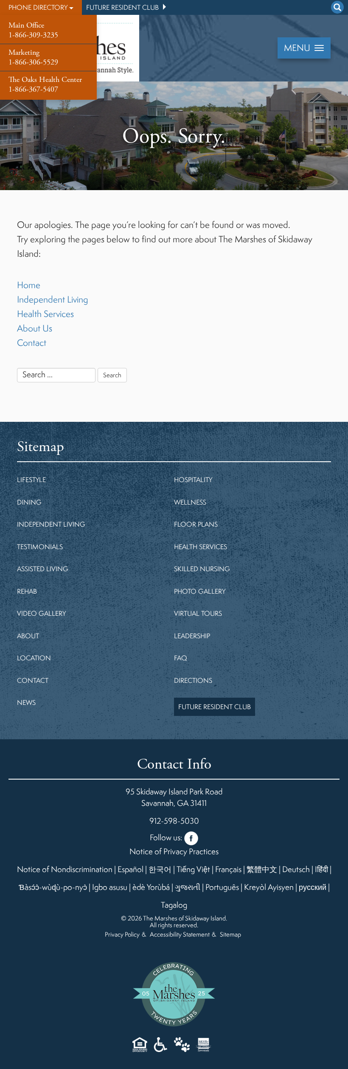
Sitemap (230, 934)
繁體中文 (262, 869)
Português (222, 886)
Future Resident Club (122, 7)
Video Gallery (41, 613)
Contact (31, 343)
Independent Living (52, 299)
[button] (41, 7)
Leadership (192, 635)
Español (130, 869)
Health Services (45, 314)
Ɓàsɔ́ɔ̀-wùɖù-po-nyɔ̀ (53, 886)
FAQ (180, 657)
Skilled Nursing (202, 568)
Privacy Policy (122, 934)
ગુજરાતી (187, 886)
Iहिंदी (321, 869)
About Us (34, 328)
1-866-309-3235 (33, 30)
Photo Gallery (199, 591)
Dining (29, 502)
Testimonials (40, 546)
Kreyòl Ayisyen (269, 886)
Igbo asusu (109, 886)
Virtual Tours (198, 613)
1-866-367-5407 (45, 84)
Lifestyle (31, 479)
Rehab (27, 591)
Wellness (190, 502)
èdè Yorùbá (151, 886)
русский (312, 886)
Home (28, 285)
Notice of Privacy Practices (174, 851)
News (26, 702)
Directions (193, 680)
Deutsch (296, 869)
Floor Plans (196, 524)
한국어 (160, 869)
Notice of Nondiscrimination (64, 869)
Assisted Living (42, 568)
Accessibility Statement (180, 934)
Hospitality (193, 479)
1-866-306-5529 (33, 57)
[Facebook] (191, 836)
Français (228, 869)
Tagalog (174, 904)
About (28, 635)
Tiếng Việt (193, 869)
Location (34, 657)
